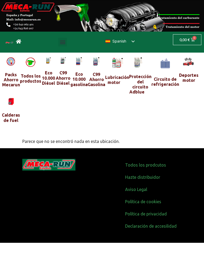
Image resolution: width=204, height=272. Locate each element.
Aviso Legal (136, 189)
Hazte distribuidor (142, 177)
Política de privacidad (146, 213)
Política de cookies (143, 201)
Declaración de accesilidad (151, 226)
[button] (62, 42)
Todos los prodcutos (145, 165)
